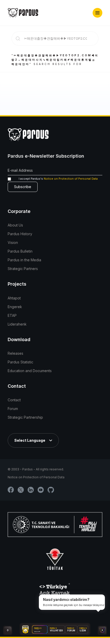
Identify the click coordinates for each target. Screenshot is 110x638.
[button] (97, 13)
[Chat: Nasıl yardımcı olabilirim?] (102, 630)
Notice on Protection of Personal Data (71, 178)
